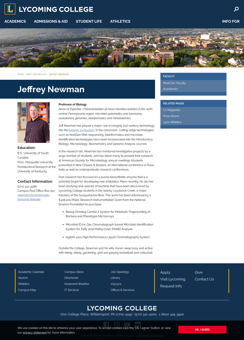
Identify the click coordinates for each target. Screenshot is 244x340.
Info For (231, 21)
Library (115, 278)
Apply (165, 272)
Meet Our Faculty (36, 74)
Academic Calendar (31, 272)
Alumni (23, 278)
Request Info (171, 286)
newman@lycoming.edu (33, 195)
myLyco (116, 284)
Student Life (89, 21)
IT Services (71, 290)
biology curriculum (81, 130)
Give (199, 272)
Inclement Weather (76, 284)
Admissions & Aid (51, 21)
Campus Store (74, 272)
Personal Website (29, 199)
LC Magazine (171, 110)
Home (21, 74)
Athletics (120, 21)
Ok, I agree (202, 329)
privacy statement (35, 332)
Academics (15, 21)
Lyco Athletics (172, 122)
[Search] (236, 9)
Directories (71, 278)
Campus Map (27, 290)
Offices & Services (122, 290)
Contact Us (204, 279)
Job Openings (120, 272)
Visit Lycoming (172, 279)
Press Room (171, 116)
